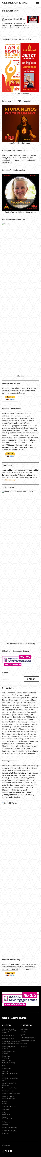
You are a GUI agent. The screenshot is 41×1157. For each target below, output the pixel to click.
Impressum (24, 1029)
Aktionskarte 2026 (8, 1029)
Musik (4, 1066)
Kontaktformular (7, 1119)
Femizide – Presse (8, 1091)
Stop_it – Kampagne (8, 1106)
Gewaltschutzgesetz (9, 714)
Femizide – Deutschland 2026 (10, 1074)
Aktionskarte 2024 (8, 1039)
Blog (3, 1112)
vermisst (5, 17)
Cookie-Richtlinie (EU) (9, 1130)
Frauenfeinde (7, 739)
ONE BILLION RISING (14, 2)
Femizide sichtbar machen (11, 1094)
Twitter (8, 1150)
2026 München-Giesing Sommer (22, 722)
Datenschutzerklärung (9, 1128)
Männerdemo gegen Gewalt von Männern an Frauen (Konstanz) (20, 743)
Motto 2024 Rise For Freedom (8, 1052)
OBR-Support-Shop (12, 445)
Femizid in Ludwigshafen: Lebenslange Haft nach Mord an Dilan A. (19, 697)
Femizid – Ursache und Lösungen (9, 1084)
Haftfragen (21, 729)
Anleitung (5, 1058)
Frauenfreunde (29, 736)
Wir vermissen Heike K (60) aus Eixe (13, 20)
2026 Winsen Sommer (10, 724)
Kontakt (4, 1117)
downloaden (7, 160)
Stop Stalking (10, 480)
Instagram (5, 1122)
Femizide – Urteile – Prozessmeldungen (8, 1098)
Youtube (11, 1150)
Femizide (5, 1071)
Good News (6, 1114)
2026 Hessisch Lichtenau (17, 741)
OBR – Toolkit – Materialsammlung (8, 1062)
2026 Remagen (19, 739)
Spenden (5, 1133)
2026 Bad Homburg (27, 753)
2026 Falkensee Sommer (29, 724)
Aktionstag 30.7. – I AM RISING (9, 1032)
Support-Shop (6, 1069)
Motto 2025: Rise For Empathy (9, 1047)
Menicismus (17, 736)
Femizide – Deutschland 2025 (10, 1079)
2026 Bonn (15, 753)
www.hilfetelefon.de (9, 792)
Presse (4, 1101)
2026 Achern (26, 748)
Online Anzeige (23, 714)
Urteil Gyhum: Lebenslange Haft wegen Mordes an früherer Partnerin (19, 704)
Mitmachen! (6, 1056)
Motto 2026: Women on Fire (11, 1043)
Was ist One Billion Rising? (11, 1042)
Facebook (5, 1125)
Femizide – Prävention (9, 1088)
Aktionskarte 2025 (8, 1036)
